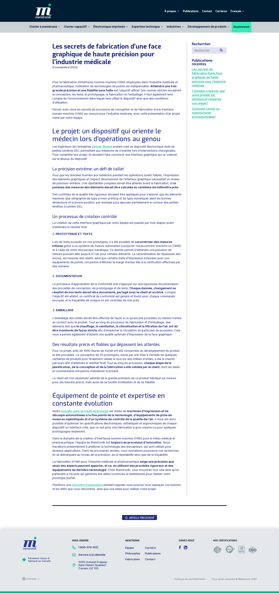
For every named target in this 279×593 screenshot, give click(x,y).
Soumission (241, 27)
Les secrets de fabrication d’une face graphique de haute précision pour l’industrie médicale (209, 77)
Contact (207, 11)
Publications (191, 11)
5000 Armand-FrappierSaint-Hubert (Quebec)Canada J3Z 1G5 (92, 565)
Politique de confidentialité (189, 579)
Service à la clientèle (91, 554)
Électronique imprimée (109, 27)
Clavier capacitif (75, 27)
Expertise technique (146, 27)
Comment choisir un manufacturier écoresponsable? (205, 113)
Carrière (150, 547)
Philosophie (132, 553)
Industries (174, 27)
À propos (170, 11)
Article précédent (141, 517)
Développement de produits (207, 27)
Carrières (221, 11)
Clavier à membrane (43, 27)
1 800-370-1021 (88, 547)
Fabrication (132, 559)
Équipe (129, 547)
